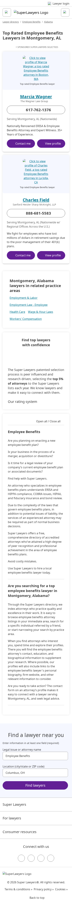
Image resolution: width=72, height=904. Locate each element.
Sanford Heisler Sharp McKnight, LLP (34, 204)
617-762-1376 (38, 109)
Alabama (48, 21)
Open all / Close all (48, 421)
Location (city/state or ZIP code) (23, 766)
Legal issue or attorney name (22, 750)
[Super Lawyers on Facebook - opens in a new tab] (21, 858)
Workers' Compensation (26, 319)
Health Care (17, 312)
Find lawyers (35, 785)
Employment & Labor (24, 298)
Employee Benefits (31, 21)
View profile (53, 143)
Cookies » (61, 889)
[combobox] (35, 756)
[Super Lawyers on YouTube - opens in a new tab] (40, 858)
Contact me (23, 143)
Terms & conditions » (18, 889)
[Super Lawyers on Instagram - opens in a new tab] (31, 858)
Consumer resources (20, 831)
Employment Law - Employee (29, 305)
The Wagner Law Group (34, 101)
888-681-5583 (38, 213)
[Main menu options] (7, 12)
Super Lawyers (14, 804)
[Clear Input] (64, 756)
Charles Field (36, 200)
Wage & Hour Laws (40, 312)
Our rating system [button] (22, 401)
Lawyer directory (11, 21)
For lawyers (12, 818)
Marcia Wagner (36, 96)
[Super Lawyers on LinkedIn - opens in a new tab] (50, 858)
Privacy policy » (44, 889)
